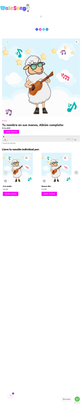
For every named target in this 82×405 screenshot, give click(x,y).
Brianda (4, 121)
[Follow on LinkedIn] (47, 29)
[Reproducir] (5, 139)
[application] (41, 138)
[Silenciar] (75, 139)
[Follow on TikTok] (43, 29)
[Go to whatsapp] (77, 399)
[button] (76, 42)
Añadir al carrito (11, 132)
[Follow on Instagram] (40, 29)
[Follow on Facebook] (37, 29)
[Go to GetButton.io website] (77, 403)
